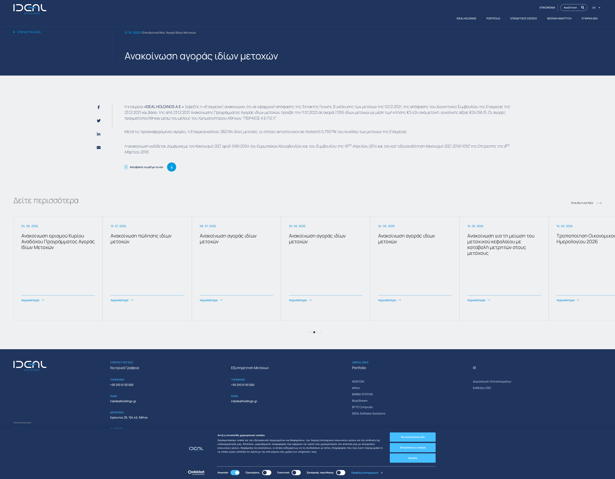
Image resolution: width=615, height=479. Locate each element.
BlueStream (360, 401)
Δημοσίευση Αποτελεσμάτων (492, 381)
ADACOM (358, 381)
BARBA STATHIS (362, 394)
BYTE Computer (362, 407)
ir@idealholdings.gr (123, 401)
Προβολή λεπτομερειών (364, 472)
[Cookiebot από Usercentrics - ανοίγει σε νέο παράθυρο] (196, 472)
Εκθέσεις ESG (482, 388)
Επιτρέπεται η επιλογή (413, 447)
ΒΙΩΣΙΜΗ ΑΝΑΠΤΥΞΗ (559, 18)
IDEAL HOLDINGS (466, 18)
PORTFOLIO (493, 18)
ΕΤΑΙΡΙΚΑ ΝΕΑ (590, 18)
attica (356, 388)
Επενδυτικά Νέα (29, 32)
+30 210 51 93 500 (121, 385)
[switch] (266, 472)
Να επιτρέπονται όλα (413, 437)
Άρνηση (412, 458)
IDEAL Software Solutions (368, 413)
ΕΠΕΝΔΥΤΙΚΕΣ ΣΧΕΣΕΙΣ (523, 18)
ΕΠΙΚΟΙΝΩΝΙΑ (547, 7)
